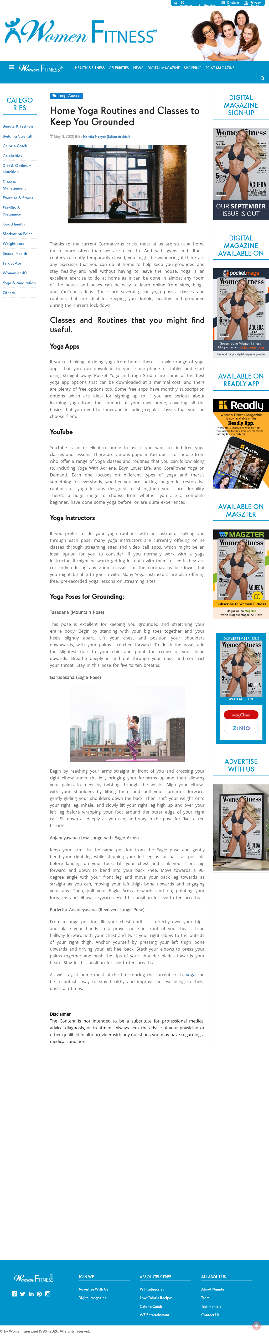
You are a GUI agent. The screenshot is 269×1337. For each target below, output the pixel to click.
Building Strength (18, 136)
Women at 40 (15, 272)
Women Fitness (80, 30)
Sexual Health (15, 253)
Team (205, 1298)
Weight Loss (13, 243)
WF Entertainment (154, 1315)
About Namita (212, 1289)
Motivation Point (17, 233)
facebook (14, 1293)
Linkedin (31, 1293)
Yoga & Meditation (19, 282)
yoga (190, 975)
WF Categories (152, 1289)
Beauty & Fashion (18, 126)
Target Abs (12, 263)
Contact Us (210, 1315)
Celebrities (12, 155)
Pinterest (39, 1293)
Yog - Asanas (69, 95)
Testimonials (211, 1306)
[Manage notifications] (256, 1325)
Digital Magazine (92, 1298)
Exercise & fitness (18, 197)
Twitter (22, 1293)
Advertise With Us (93, 1289)
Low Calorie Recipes (156, 1298)
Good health (14, 224)
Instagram (47, 1293)
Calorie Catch (15, 145)
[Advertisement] (241, 963)
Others (9, 292)
